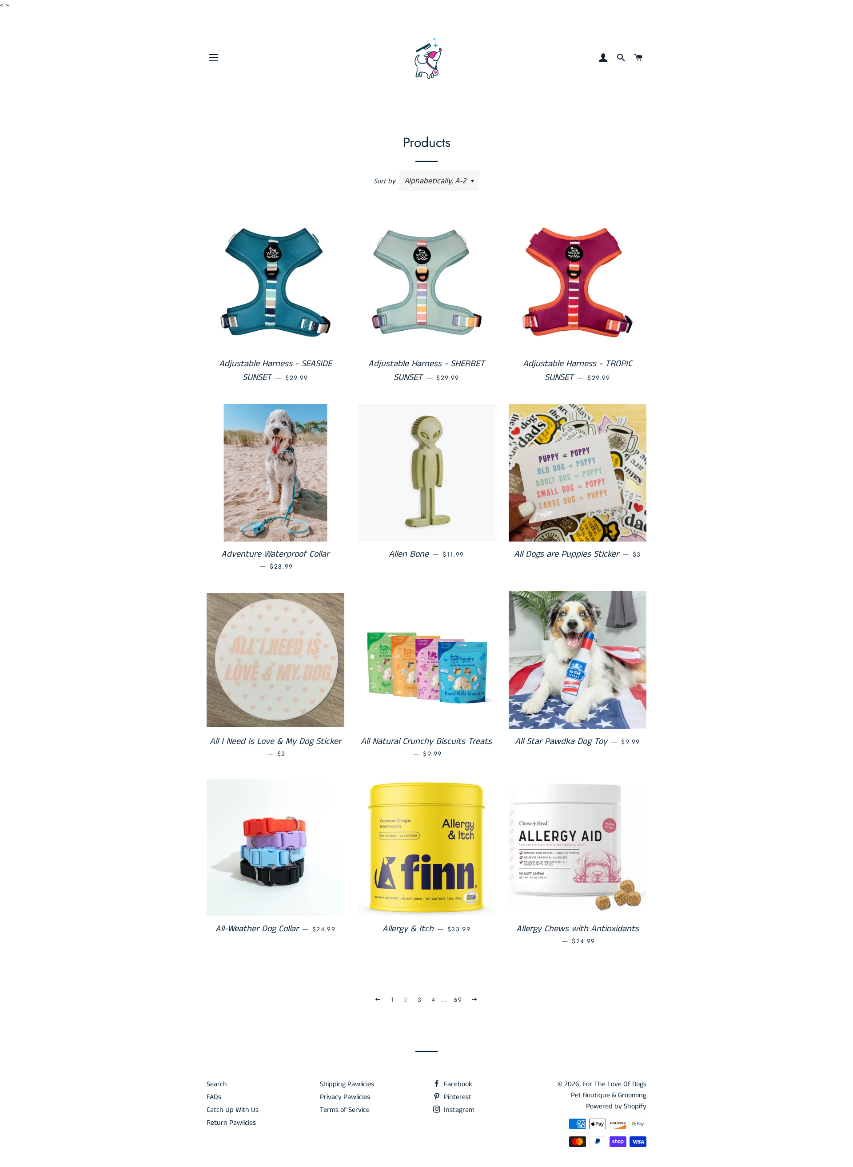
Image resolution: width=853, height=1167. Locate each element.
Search (217, 1084)
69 (458, 999)
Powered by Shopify (616, 1106)
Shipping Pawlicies (347, 1084)
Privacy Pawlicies (345, 1097)
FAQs (214, 1097)
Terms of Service (345, 1110)
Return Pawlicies (231, 1123)
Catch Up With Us (233, 1110)
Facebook (457, 1084)
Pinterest (456, 1097)
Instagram (458, 1110)
